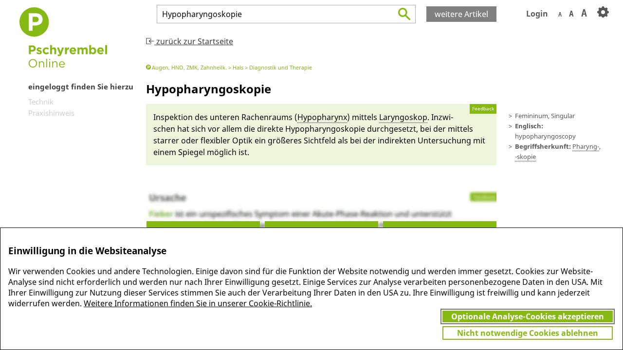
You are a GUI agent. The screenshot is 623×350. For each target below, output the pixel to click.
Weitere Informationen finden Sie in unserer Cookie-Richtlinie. (198, 303)
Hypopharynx (322, 117)
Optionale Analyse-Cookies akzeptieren (527, 316)
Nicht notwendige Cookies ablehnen (527, 333)
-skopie (525, 156)
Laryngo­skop (403, 117)
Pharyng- (585, 146)
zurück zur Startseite (193, 41)
